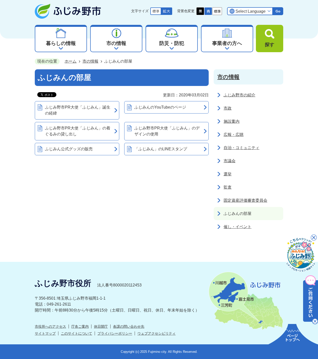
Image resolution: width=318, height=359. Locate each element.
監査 (228, 187)
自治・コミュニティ (241, 148)
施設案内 (231, 121)
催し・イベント (237, 227)
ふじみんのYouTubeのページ (160, 107)
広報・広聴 (233, 134)
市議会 (230, 161)
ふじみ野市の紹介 (239, 95)
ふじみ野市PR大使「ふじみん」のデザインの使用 (167, 131)
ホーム (71, 61)
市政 (228, 108)
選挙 (228, 174)
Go (278, 11)
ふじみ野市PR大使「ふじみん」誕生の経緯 (77, 110)
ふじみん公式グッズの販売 (69, 149)
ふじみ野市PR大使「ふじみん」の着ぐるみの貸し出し (77, 131)
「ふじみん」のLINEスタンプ (160, 149)
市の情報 (90, 61)
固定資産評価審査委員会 (245, 200)
